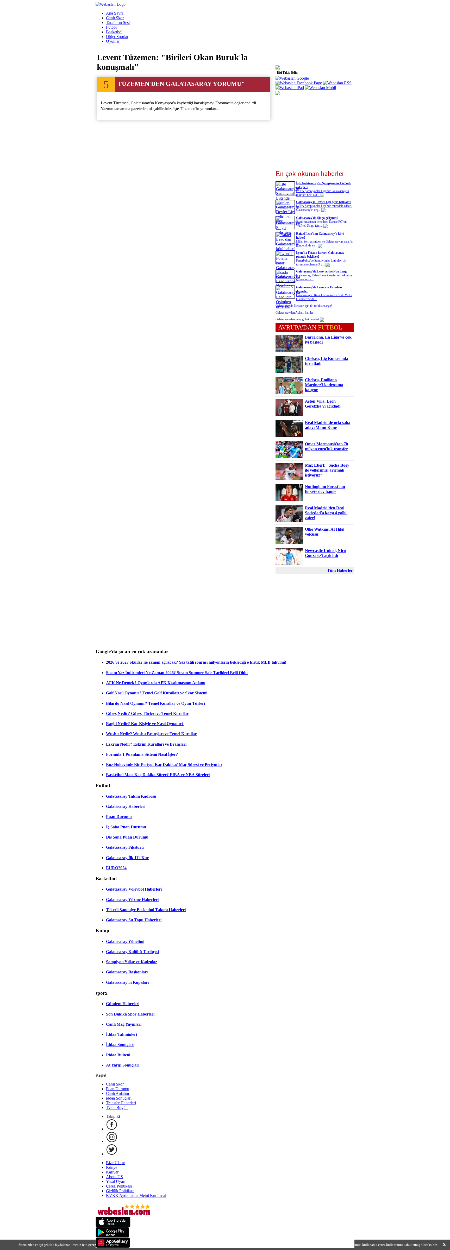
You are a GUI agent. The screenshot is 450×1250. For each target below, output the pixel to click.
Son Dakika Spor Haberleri (130, 1014)
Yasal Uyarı (115, 1181)
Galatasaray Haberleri (125, 806)
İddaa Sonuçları (120, 1044)
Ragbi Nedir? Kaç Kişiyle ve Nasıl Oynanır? (145, 723)
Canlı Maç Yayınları (123, 1024)
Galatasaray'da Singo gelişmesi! (317, 218)
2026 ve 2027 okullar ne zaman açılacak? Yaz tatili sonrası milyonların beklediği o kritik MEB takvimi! (196, 662)
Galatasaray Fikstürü (125, 847)
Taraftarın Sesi (118, 22)
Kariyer (112, 1172)
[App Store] (113, 1225)
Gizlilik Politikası (120, 1191)
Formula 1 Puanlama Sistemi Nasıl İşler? (142, 754)
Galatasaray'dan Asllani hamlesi (295, 312)
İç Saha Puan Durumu (126, 827)
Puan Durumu (119, 816)
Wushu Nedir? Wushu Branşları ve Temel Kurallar (151, 734)
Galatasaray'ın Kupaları (127, 982)
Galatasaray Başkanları (127, 972)
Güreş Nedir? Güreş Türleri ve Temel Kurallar (147, 713)
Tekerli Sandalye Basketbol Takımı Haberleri (146, 910)
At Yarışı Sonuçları (122, 1065)
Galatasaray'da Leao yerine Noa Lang (321, 271)
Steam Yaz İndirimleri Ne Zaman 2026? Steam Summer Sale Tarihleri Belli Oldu (177, 672)
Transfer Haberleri (121, 1103)
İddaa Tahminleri (121, 1034)
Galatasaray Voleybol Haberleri (134, 889)
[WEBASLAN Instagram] (111, 1141)
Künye (111, 1167)
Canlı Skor (115, 18)
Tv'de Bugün (117, 1107)
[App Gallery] (113, 1246)
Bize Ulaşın (115, 1162)
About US (114, 1177)
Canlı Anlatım (117, 1093)
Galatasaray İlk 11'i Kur (127, 857)
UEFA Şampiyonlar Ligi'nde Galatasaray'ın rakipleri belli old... (322, 193)
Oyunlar (113, 41)
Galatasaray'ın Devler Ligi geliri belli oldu (323, 202)
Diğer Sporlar (117, 36)
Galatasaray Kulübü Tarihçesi (132, 951)
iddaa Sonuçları (119, 1098)
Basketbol (114, 32)
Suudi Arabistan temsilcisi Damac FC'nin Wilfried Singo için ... (321, 223)
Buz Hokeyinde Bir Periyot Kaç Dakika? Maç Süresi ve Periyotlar (164, 764)
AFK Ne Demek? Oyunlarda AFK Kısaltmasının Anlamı (155, 683)
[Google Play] (112, 1236)
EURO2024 (116, 868)
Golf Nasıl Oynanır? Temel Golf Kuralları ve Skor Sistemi (156, 693)
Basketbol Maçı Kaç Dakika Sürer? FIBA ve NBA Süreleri (158, 774)
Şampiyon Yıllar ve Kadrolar (131, 962)
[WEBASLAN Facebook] (111, 1129)
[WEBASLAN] (111, 4)
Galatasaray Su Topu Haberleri (133, 920)
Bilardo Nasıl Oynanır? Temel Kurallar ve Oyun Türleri (155, 703)
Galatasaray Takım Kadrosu (131, 796)
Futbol (111, 27)
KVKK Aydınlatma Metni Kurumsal (136, 1195)
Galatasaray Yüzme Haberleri (132, 899)
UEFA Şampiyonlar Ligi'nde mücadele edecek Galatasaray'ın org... (324, 208)
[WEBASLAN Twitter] (111, 1154)
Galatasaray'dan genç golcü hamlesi (298, 319)
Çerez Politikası (119, 1186)
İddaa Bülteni (118, 1055)
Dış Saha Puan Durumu (127, 837)
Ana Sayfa (114, 13)
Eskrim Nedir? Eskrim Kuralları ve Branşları (146, 744)
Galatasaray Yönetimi (125, 941)
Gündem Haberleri (122, 1003)
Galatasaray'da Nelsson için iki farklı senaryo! (304, 306)
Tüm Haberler (340, 570)
